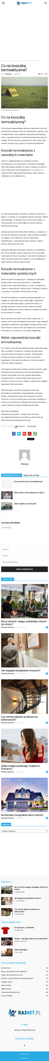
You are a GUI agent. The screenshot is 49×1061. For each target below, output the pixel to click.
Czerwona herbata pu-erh (10, 992)
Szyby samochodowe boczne (12, 975)
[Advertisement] (24, 32)
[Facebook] (24, 1045)
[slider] (8, 426)
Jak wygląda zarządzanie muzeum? (20, 670)
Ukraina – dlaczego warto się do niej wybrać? (31, 939)
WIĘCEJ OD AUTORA (31, 475)
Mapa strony (25, 1054)
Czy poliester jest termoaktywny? (28, 481)
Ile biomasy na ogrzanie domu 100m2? (22, 815)
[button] (46, 3)
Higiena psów (6, 989)
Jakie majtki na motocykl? (25, 503)
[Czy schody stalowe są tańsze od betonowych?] (24, 696)
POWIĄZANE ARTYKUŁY (12, 475)
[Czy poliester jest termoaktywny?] (7, 484)
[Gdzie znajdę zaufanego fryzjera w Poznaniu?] (24, 746)
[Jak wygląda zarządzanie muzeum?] (24, 650)
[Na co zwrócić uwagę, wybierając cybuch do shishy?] (24, 601)
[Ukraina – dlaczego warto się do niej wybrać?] (7, 941)
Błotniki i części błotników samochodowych (17, 978)
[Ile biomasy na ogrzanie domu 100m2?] (24, 795)
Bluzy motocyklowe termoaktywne (14, 971)
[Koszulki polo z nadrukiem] (5, 930)
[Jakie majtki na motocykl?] (7, 506)
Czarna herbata (6, 996)
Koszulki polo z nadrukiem (24, 927)
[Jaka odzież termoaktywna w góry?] (7, 495)
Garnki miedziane (20, 950)
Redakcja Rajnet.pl (7, 627)
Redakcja (8, 74)
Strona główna (5, 61)
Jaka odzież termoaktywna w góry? (29, 492)
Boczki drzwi (5, 968)
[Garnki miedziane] (7, 952)
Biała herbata (6, 985)
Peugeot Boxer (6, 982)
